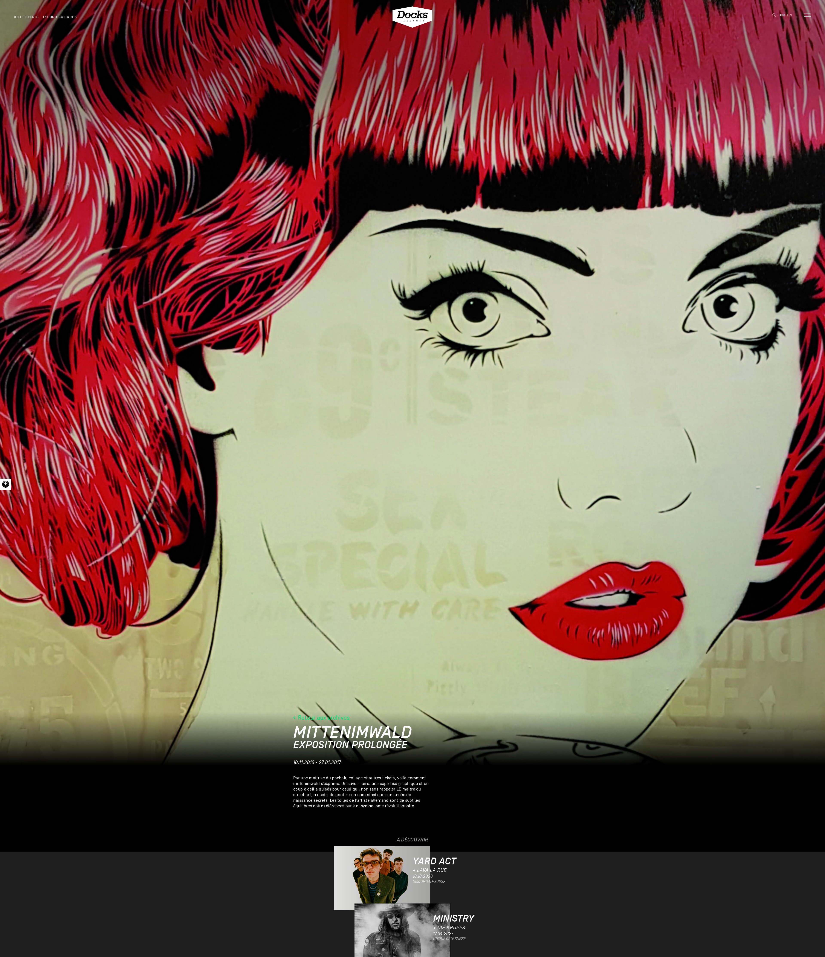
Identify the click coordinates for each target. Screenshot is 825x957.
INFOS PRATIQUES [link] (60, 17)
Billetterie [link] (26, 17)
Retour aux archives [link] (323, 717)
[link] (5, 484)
